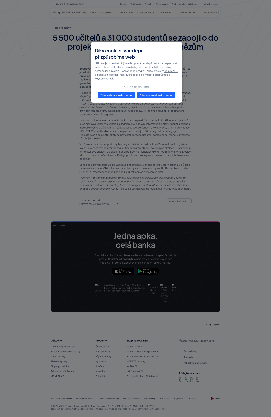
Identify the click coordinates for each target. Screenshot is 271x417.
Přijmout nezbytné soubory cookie (156, 95)
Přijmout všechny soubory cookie (116, 95)
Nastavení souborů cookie (136, 87)
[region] (136, 72)
